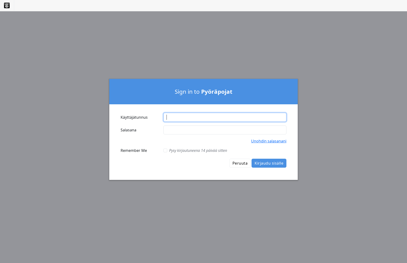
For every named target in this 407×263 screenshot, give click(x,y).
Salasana (128, 130)
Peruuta (240, 163)
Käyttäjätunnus (134, 117)
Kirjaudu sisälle (269, 163)
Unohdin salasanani (268, 141)
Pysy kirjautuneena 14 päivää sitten (198, 150)
